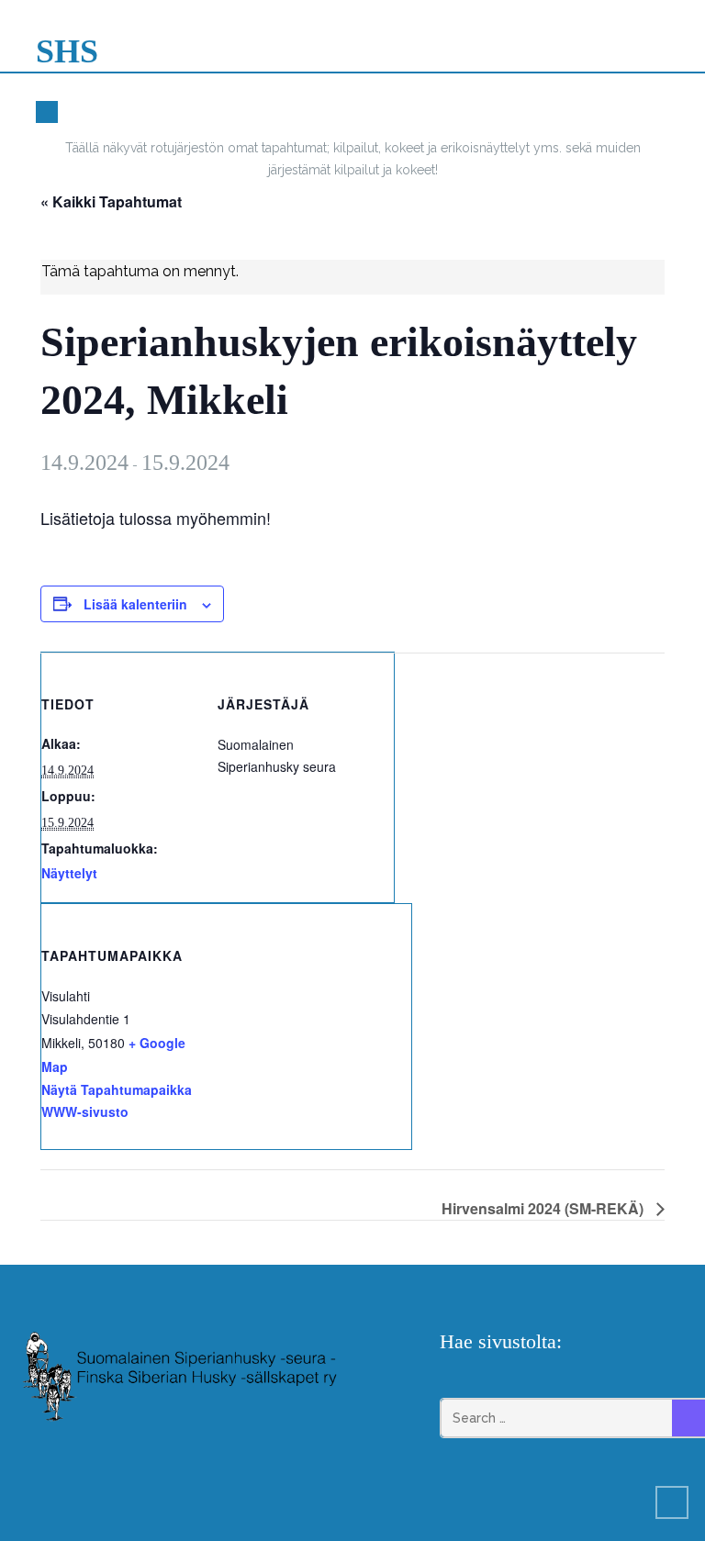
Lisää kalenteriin (135, 604)
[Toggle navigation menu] (664, 55)
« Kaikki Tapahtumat (111, 201)
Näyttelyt (69, 873)
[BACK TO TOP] (671, 1502)
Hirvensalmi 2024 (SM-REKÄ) (544, 1208)
